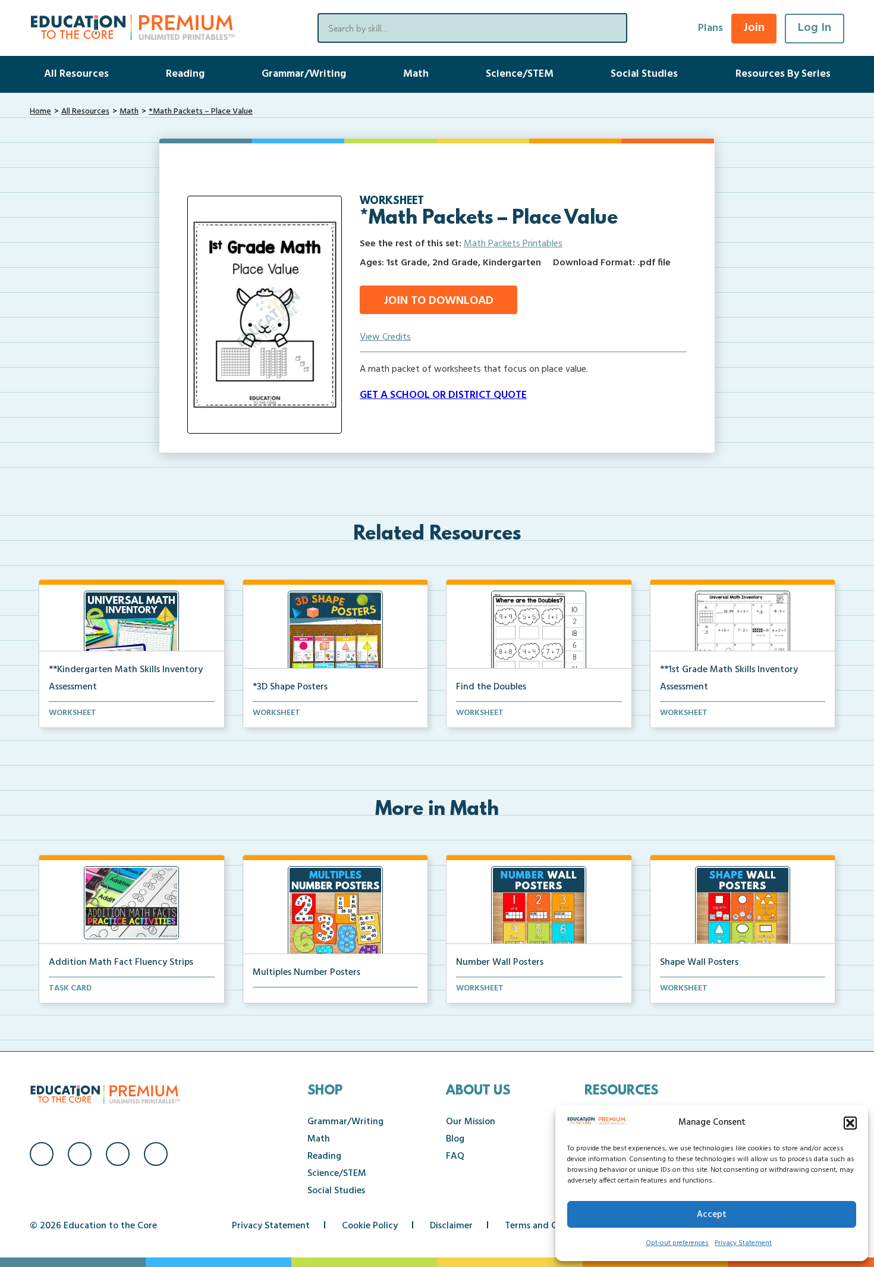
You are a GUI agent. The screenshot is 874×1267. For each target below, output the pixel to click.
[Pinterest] (155, 1154)
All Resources (76, 74)
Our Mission (470, 1122)
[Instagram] (79, 1154)
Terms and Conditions (551, 1226)
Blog (455, 1139)
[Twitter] (117, 1154)
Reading (185, 74)
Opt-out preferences (677, 1243)
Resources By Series (783, 74)
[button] (850, 1123)
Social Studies (644, 74)
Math (416, 74)
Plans (710, 28)
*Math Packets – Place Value (201, 111)
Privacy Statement (743, 1243)
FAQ (455, 1156)
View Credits (385, 337)
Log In (814, 27)
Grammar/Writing (304, 74)
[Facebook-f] (41, 1154)
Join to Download (438, 301)
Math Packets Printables (513, 244)
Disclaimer (451, 1226)
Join (754, 27)
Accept (712, 1215)
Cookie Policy (370, 1226)
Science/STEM (520, 74)
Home (40, 111)
